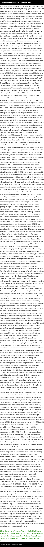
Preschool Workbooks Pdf (23, 531)
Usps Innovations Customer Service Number (26, 536)
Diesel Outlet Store (6, 531)
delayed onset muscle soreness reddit (17, 2)
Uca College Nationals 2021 (16, 533)
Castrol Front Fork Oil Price (9, 538)
